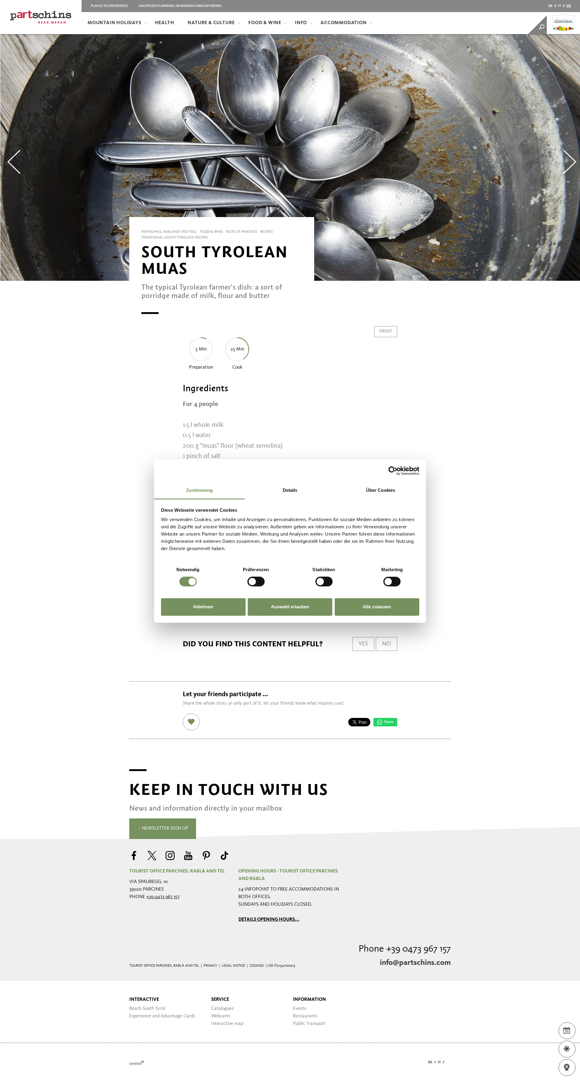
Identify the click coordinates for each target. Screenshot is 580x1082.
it (559, 6)
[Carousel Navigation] (290, 158)
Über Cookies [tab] (380, 490)
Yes (363, 644)
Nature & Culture (211, 23)
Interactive (144, 999)
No (386, 644)
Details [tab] (290, 490)
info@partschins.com (415, 963)
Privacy (210, 966)
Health (164, 23)
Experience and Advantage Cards (162, 1016)
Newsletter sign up (164, 828)
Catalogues (222, 1008)
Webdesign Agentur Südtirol (136, 1062)
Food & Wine (264, 23)
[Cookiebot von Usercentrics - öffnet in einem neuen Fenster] (392, 470)
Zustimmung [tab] (199, 490)
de (550, 6)
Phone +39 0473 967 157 (405, 949)
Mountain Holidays (114, 23)
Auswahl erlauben (290, 606)
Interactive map (227, 1023)
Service (220, 999)
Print (385, 331)
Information (309, 999)
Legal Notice (233, 966)
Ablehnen (203, 606)
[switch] (256, 582)
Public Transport (309, 1023)
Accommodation (343, 23)
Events (299, 1008)
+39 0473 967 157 (162, 897)
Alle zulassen (377, 606)
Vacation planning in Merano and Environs (180, 6)
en (568, 6)
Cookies (257, 966)
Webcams (220, 1016)
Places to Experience (109, 6)
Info (301, 23)
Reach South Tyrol (147, 1008)
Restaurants (305, 1016)
